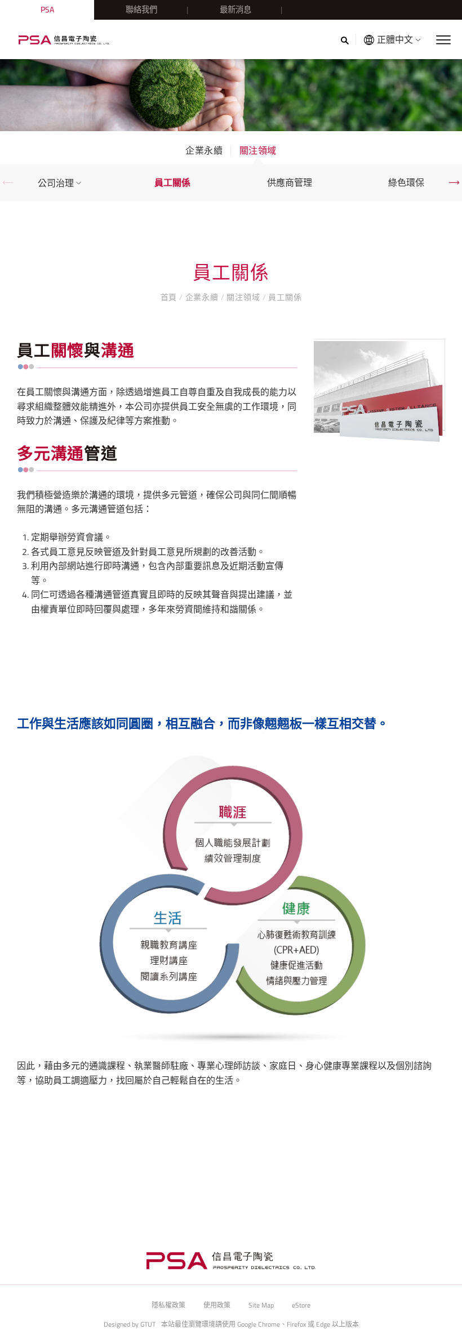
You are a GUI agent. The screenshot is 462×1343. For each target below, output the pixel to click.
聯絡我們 (141, 9)
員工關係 (172, 182)
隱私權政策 (168, 1305)
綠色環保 (406, 182)
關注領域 (258, 150)
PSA (47, 9)
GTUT (148, 1324)
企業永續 (204, 150)
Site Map (261, 1305)
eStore (301, 1305)
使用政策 (216, 1305)
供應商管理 (289, 182)
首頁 (170, 297)
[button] (8, 183)
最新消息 (235, 9)
